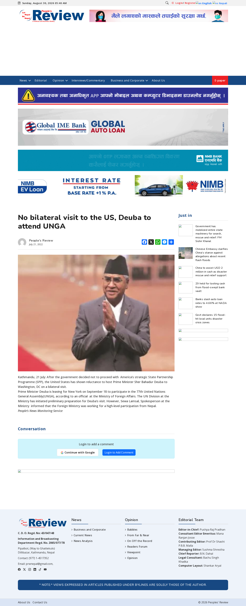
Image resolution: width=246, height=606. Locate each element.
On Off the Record (139, 541)
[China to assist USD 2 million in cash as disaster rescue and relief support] (186, 271)
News (23, 80)
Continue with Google (79, 452)
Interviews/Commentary (88, 80)
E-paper (220, 80)
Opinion (58, 80)
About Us (158, 80)
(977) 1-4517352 (39, 558)
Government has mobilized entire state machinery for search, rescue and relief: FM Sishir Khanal (209, 233)
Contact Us (40, 602)
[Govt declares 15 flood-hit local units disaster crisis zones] (186, 318)
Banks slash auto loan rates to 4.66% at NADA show (211, 303)
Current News (83, 535)
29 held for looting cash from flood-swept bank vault (210, 287)
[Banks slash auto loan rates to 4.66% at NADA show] (186, 303)
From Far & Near (138, 535)
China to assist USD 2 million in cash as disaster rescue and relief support (211, 271)
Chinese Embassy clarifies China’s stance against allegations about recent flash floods (211, 254)
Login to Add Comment (119, 452)
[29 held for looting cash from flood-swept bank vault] (186, 287)
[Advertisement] (123, 50)
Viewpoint (134, 552)
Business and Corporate (127, 80)
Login (179, 3)
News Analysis (83, 541)
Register (190, 3)
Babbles (132, 529)
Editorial (41, 80)
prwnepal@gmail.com (39, 564)
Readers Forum (137, 546)
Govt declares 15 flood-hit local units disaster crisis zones (210, 318)
